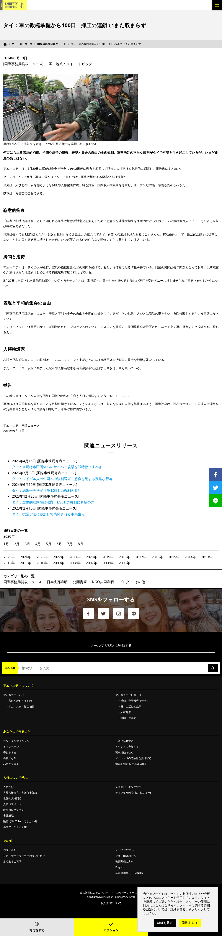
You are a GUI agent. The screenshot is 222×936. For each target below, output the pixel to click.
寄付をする (37, 930)
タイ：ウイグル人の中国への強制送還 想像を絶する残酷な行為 (62, 478)
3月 (27, 543)
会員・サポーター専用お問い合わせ (24, 856)
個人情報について (111, 903)
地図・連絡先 (128, 718)
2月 (17, 543)
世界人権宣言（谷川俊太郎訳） (21, 793)
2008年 (75, 563)
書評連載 (8, 815)
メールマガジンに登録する (111, 645)
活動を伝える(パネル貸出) (130, 764)
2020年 (91, 557)
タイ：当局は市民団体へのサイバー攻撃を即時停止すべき (57, 466)
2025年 (9, 557)
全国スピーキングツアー (129, 787)
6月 (59, 543)
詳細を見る (165, 923)
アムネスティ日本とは (128, 695)
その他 (140, 581)
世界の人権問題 (12, 798)
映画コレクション (13, 810)
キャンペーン (11, 746)
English (119, 867)
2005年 (124, 563)
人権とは (8, 787)
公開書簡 (80, 581)
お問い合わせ (11, 850)
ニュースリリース (22, 44)
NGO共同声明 (103, 581)
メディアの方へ (124, 850)
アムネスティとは (13, 695)
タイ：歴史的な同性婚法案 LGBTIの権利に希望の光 (53, 502)
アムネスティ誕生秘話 (21, 706)
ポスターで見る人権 (15, 827)
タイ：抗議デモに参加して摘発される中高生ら (48, 514)
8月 (80, 543)
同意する (188, 923)
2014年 (190, 557)
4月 (38, 543)
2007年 (91, 563)
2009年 (58, 563)
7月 (70, 543)
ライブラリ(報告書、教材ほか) (133, 793)
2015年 (174, 557)
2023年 (42, 557)
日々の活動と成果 (131, 706)
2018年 (124, 557)
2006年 (108, 563)
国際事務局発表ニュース (51, 44)
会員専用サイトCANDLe (129, 873)
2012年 (9, 563)
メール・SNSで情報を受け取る (133, 758)
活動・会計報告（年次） (135, 700)
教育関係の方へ (124, 861)
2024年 (25, 557)
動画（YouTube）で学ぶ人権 (20, 821)
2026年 (9, 536)
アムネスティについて (18, 685)
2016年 (157, 557)
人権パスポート (12, 804)
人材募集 (126, 712)
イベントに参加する (127, 746)
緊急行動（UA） (125, 752)
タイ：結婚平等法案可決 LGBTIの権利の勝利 (46, 490)
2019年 (108, 557)
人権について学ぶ (15, 777)
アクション (111, 930)
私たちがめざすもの (20, 700)
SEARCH (10, 668)
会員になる (9, 758)
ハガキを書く (11, 764)
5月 (48, 543)
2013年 (206, 557)
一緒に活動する (124, 741)
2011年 (25, 563)
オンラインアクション (16, 741)
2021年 (75, 557)
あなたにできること (17, 731)
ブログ (124, 581)
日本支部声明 (57, 581)
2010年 (42, 563)
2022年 (58, 557)
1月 (6, 543)
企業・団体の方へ (125, 856)
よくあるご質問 (12, 861)
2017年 (141, 557)
